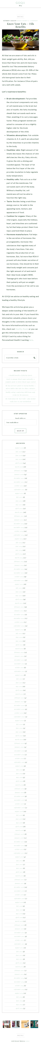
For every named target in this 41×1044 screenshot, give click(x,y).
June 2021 (19, 683)
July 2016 (19, 906)
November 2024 (19, 527)
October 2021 (19, 667)
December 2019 (19, 751)
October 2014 (19, 986)
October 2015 (19, 940)
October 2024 (19, 531)
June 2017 (19, 864)
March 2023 (19, 603)
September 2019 (19, 762)
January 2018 (19, 838)
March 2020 (19, 739)
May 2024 (19, 550)
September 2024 (19, 535)
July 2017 (19, 861)
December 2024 (19, 524)
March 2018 (19, 830)
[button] (20, 16)
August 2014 (19, 993)
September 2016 (19, 898)
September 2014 (19, 989)
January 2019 (19, 792)
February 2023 (19, 607)
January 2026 (19, 474)
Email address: (20, 418)
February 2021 (19, 698)
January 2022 (19, 656)
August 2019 (19, 766)
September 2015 (19, 944)
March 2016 (19, 921)
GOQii (20, 2)
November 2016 (19, 891)
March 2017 (19, 876)
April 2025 (19, 508)
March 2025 (19, 512)
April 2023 (19, 599)
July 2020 (19, 724)
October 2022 (19, 622)
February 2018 (19, 834)
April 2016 (19, 917)
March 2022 (19, 648)
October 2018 (19, 804)
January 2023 (19, 611)
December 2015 (19, 932)
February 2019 (19, 789)
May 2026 (19, 459)
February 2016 (19, 925)
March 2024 (19, 558)
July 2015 (19, 951)
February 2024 (19, 561)
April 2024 (19, 554)
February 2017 (19, 879)
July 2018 (19, 815)
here (31, 340)
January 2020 (19, 747)
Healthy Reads (21, 329)
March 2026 (19, 467)
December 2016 (19, 887)
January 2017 (19, 883)
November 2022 (19, 618)
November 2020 (19, 709)
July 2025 (19, 497)
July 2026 (19, 452)
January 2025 (18, 520)
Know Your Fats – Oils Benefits (20, 25)
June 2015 (19, 955)
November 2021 (19, 664)
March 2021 (19, 694)
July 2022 (19, 633)
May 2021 (19, 686)
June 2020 (19, 728)
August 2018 (19, 811)
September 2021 (19, 671)
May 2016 (19, 914)
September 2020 (19, 717)
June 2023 (19, 592)
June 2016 (19, 910)
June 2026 (19, 455)
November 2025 (19, 482)
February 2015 (19, 970)
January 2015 (19, 974)
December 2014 (19, 978)
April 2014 (19, 1008)
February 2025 (19, 516)
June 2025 (19, 501)
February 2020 (19, 743)
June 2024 (19, 546)
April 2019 (19, 781)
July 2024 (19, 542)
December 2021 (19, 660)
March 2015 (19, 967)
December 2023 (19, 569)
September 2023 (19, 580)
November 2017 (19, 845)
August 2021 (19, 675)
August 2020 (19, 720)
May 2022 (19, 641)
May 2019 (19, 777)
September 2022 (19, 626)
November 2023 (19, 573)
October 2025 (19, 486)
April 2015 (19, 963)
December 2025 (19, 478)
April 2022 (19, 645)
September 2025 (19, 489)
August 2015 (19, 948)
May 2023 (19, 595)
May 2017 (19, 868)
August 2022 (19, 630)
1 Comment (34, 20)
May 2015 (19, 959)
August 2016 (19, 902)
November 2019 (19, 755)
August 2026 (19, 448)
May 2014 (19, 1004)
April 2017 (19, 872)
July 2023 (19, 588)
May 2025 (19, 505)
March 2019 (19, 785)
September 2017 (19, 853)
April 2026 (19, 463)
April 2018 (19, 826)
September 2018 (19, 808)
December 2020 (19, 705)
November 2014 (19, 982)
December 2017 (19, 842)
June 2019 (19, 773)
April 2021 (19, 690)
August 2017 (19, 857)
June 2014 (19, 1001)
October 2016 (19, 895)
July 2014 (19, 997)
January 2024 (19, 565)
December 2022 (19, 614)
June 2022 (19, 637)
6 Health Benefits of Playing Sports (20, 375)
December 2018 (19, 796)
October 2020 (19, 713)
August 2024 (19, 539)
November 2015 (19, 936)
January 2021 (19, 702)
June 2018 (19, 819)
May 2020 (19, 732)
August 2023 (19, 584)
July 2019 (19, 770)
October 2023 (19, 577)
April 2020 (19, 736)
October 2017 (19, 849)
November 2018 (19, 800)
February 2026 (19, 471)
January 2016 (19, 929)
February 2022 (19, 652)
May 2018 (19, 823)
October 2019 (19, 758)
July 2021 (19, 679)
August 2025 (19, 493)
